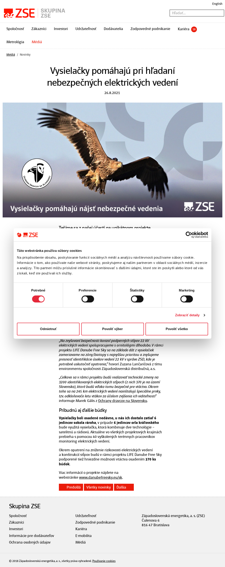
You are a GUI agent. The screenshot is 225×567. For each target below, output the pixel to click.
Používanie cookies (104, 561)
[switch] (88, 298)
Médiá (37, 42)
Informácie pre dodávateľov (31, 535)
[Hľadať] (221, 13)
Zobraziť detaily (187, 315)
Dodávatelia (113, 29)
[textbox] (197, 13)
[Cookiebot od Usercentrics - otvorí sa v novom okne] (189, 234)
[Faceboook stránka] (144, 533)
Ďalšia (121, 487)
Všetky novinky (98, 487)
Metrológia (15, 42)
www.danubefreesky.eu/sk (100, 477)
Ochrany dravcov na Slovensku (122, 400)
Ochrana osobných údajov (30, 542)
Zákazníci (38, 29)
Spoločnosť (15, 29)
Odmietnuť (48, 329)
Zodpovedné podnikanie (150, 29)
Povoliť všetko (177, 329)
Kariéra (187, 29)
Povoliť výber (112, 329)
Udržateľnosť (85, 29)
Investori (61, 29)
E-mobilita (83, 535)
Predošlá (74, 487)
